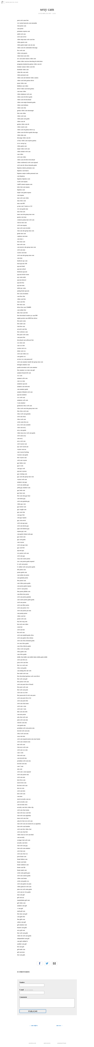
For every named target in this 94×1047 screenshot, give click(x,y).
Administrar (61, 1043)
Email (54, 963)
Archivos (47, 1043)
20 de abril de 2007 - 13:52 (47, 13)
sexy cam (47, 9)
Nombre (22, 982)
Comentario (23, 997)
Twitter (47, 963)
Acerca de (32, 1043)
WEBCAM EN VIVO (12, 2)
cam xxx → (59, 1025)
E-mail (26, 990)
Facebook (40, 963)
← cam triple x (33, 1025)
